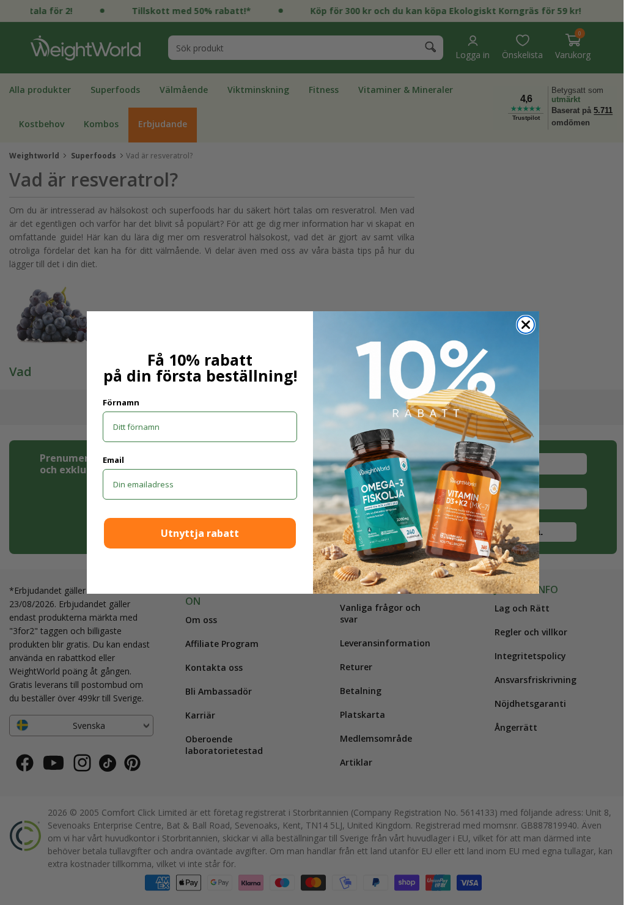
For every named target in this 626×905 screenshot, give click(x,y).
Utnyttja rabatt (195, 533)
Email (109, 459)
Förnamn (116, 402)
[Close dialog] (521, 324)
